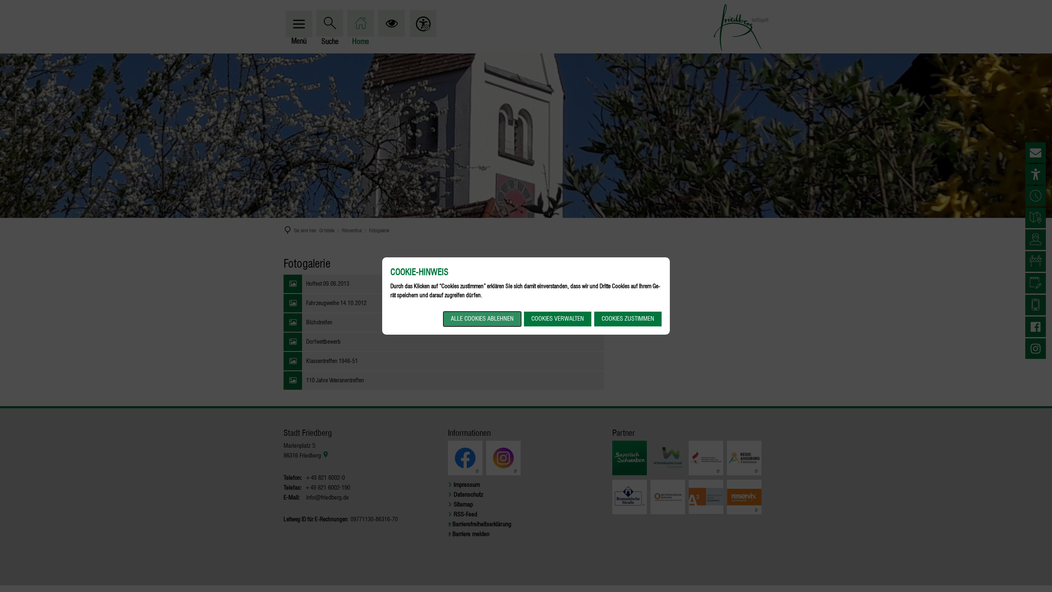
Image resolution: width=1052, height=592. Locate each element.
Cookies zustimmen (628, 318)
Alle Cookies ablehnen (482, 318)
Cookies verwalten (557, 318)
